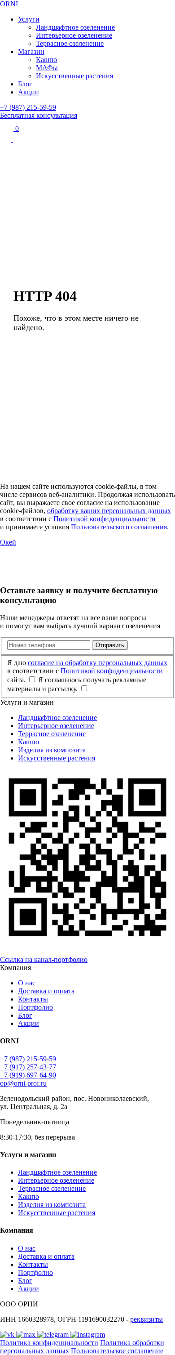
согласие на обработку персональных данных (97, 662)
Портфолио (35, 1007)
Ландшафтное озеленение (75, 27)
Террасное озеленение (70, 43)
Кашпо (46, 59)
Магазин (31, 51)
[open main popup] (6, 139)
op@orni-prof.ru (23, 1083)
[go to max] (26, 1334)
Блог (25, 84)
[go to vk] (8, 1334)
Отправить (110, 645)
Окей (8, 542)
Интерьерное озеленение (74, 35)
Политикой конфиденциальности (104, 519)
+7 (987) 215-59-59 (28, 107)
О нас (26, 983)
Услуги (28, 19)
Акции (28, 92)
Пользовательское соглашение (117, 1351)
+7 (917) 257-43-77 (28, 1067)
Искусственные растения (74, 76)
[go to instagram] (87, 1334)
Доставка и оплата (46, 991)
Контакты (33, 999)
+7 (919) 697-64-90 (28, 1075)
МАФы (47, 68)
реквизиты (146, 1319)
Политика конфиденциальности (49, 1342)
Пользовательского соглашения (119, 527)
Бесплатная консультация (38, 115)
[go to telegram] (53, 1334)
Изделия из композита (52, 750)
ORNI (9, 4)
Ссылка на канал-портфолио (44, 959)
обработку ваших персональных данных (109, 510)
